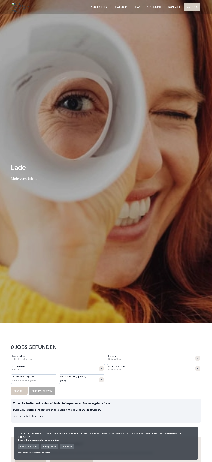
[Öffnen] (198, 358)
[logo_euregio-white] (21, 7)
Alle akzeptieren (28, 446)
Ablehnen (67, 446)
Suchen (19, 391)
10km (63, 380)
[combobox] (34, 359)
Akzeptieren (49, 446)
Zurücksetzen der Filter (32, 409)
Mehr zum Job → (24, 178)
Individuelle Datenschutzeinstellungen (34, 453)
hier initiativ (25, 415)
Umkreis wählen (73, 376)
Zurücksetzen (42, 391)
